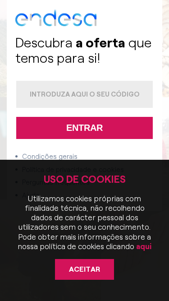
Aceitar (84, 269)
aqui (142, 246)
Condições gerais (50, 157)
